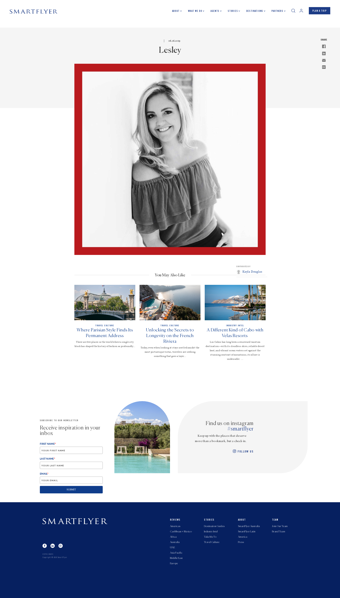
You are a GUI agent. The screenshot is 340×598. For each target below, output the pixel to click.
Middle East (176, 558)
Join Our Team (280, 526)
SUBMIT (71, 489)
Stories (233, 11)
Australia (175, 542)
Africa (173, 537)
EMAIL (44, 473)
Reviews (175, 520)
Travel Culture (212, 542)
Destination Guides (214, 526)
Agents (215, 11)
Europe (174, 563)
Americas (175, 526)
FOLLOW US (246, 451)
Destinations (254, 11)
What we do (195, 11)
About (176, 11)
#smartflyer (240, 429)
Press (241, 542)
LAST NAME (47, 458)
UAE (172, 547)
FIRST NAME (48, 443)
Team (275, 520)
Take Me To (210, 537)
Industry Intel (211, 531)
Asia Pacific (176, 553)
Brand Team (278, 531)
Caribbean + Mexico (181, 531)
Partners (277, 11)
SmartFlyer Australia (249, 526)
